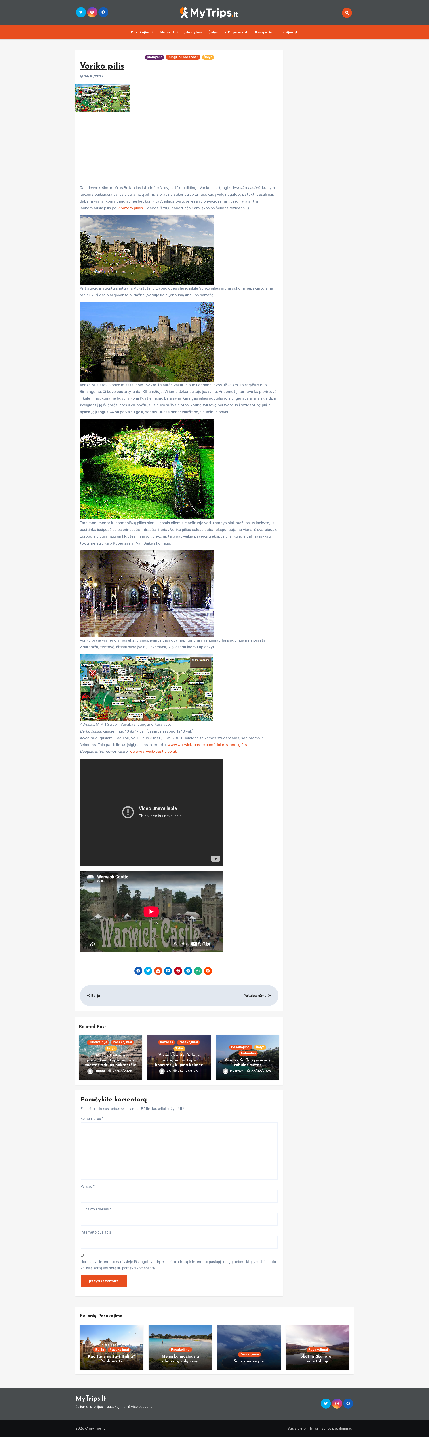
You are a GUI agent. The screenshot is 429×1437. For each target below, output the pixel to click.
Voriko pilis (102, 66)
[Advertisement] (179, 146)
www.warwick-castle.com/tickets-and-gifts (207, 744)
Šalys (213, 32)
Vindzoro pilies (130, 208)
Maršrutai (169, 32)
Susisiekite (297, 1428)
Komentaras (92, 1119)
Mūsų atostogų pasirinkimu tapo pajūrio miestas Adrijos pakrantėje (110, 1060)
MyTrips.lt (90, 1398)
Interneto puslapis (96, 1232)
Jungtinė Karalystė (183, 57)
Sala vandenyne (249, 1361)
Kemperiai (264, 32)
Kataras (166, 1042)
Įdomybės (193, 32)
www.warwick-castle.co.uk (153, 751)
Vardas (88, 1186)
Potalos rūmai (255, 996)
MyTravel (237, 1071)
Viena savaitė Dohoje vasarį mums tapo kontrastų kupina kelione (179, 1060)
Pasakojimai (142, 32)
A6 (168, 1071)
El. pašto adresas (96, 1209)
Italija (95, 996)
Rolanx (100, 1071)
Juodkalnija (98, 1042)
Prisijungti (289, 32)
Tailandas (248, 1053)
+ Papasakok (236, 32)
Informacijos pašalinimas (331, 1428)
